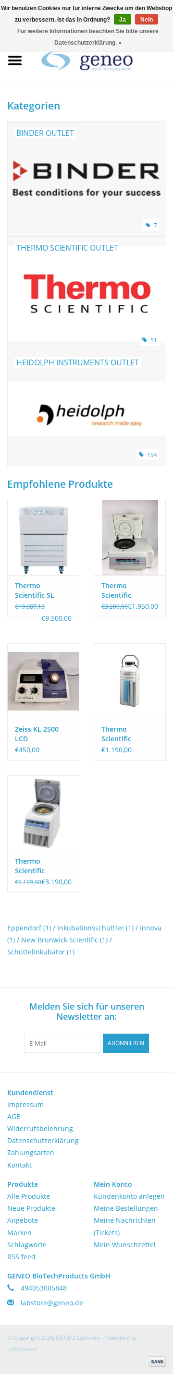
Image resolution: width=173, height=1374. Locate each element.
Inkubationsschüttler (95, 927)
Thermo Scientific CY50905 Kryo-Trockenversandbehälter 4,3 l (129, 734)
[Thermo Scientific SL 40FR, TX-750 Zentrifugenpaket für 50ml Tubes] (43, 537)
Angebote (22, 1220)
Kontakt (19, 1164)
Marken (19, 1232)
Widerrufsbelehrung (40, 1128)
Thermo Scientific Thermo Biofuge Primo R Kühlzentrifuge (127, 590)
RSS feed (21, 1256)
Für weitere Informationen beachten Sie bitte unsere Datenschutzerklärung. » (88, 37)
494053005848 (44, 1287)
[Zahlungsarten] (156, 1361)
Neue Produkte (31, 1208)
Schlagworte (27, 1244)
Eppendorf (29, 927)
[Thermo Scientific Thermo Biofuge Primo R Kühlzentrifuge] (130, 537)
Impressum (25, 1104)
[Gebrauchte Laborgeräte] (101, 59)
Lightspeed (22, 1349)
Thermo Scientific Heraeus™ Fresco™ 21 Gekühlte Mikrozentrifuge (41, 866)
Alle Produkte (28, 1196)
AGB (14, 1116)
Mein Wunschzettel (125, 1244)
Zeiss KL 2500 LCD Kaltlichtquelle (38, 734)
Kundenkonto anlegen (129, 1196)
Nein (146, 19)
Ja (122, 19)
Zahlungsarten (30, 1152)
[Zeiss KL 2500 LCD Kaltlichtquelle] (43, 681)
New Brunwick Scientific (64, 939)
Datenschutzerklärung (43, 1140)
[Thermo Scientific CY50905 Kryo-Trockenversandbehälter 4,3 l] (130, 681)
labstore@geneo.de (52, 1302)
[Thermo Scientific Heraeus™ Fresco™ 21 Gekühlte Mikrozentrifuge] (43, 813)
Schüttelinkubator (40, 951)
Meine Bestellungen (126, 1208)
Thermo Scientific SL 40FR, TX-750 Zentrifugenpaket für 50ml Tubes (43, 590)
